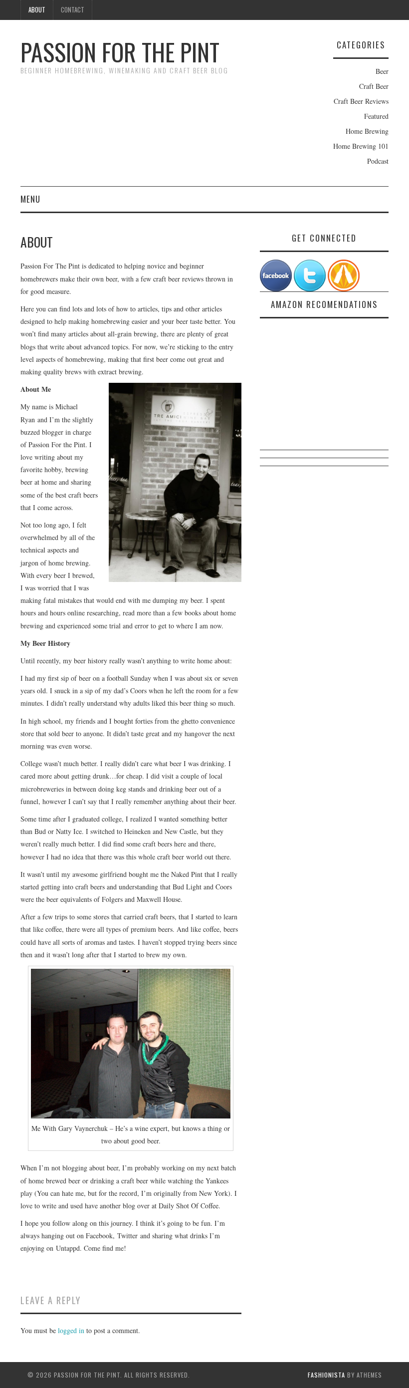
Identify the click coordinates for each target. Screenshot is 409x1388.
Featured (376, 116)
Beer (382, 71)
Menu (30, 199)
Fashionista (326, 1375)
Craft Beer (374, 86)
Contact (72, 9)
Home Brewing (367, 131)
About (36, 9)
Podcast (378, 161)
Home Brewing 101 (361, 146)
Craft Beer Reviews (361, 101)
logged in (71, 1330)
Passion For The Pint (119, 51)
